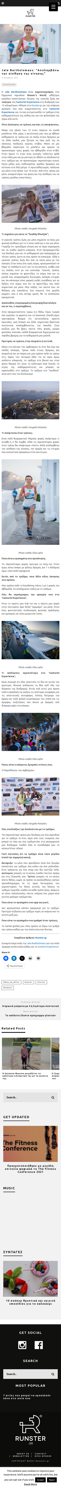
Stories (41, 982)
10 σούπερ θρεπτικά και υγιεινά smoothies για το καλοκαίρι (30, 1302)
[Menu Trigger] (53, 6)
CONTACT (41, 1454)
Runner (28, 982)
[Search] (58, 3)
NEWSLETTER (21, 1456)
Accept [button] (40, 1480)
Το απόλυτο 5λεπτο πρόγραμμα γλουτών (30, 1015)
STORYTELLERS (9, 84)
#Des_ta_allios (11, 982)
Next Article (30, 1011)
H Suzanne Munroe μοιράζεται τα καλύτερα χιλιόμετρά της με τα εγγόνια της (25, 1076)
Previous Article (30, 1002)
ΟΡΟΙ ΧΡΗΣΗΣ (43, 1456)
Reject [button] (52, 1480)
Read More (30, 1484)
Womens (7, 988)
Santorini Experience (28, 102)
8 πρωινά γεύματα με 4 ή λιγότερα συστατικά (30, 1006)
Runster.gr (37, 105)
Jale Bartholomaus (36, 943)
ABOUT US (23, 1454)
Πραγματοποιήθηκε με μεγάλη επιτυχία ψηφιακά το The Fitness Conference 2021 (30, 1168)
